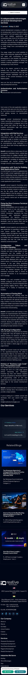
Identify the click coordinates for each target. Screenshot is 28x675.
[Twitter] (2, 613)
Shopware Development (8, 641)
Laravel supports (11, 185)
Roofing (3, 658)
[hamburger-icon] (23, 4)
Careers (3, 631)
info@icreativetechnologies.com (10, 402)
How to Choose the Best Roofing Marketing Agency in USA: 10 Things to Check (13, 514)
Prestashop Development (8, 643)
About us (3, 621)
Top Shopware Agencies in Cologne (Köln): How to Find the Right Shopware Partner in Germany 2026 (13, 473)
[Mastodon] (17, 613)
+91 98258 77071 (14, 606)
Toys (2, 663)
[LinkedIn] (9, 613)
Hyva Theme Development (8, 646)
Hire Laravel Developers (15, 76)
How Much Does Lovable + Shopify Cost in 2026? (11, 552)
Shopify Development (7, 651)
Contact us (4, 634)
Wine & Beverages (6, 661)
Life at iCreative (5, 629)
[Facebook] (6, 613)
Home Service (5, 666)
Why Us (3, 624)
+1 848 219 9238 (13, 604)
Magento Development (7, 649)
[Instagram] (13, 613)
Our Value (3, 626)
